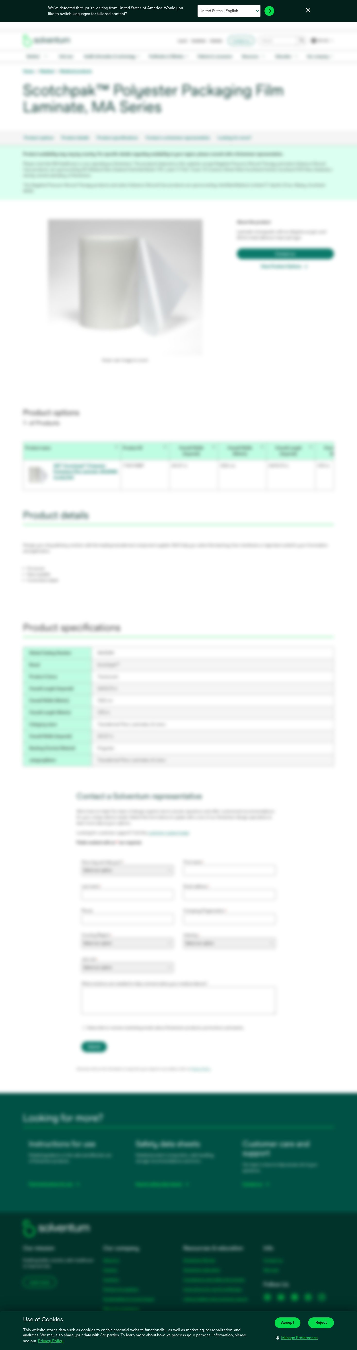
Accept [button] (287, 1322)
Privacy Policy (50, 1341)
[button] (297, 1338)
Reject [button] (321, 1322)
